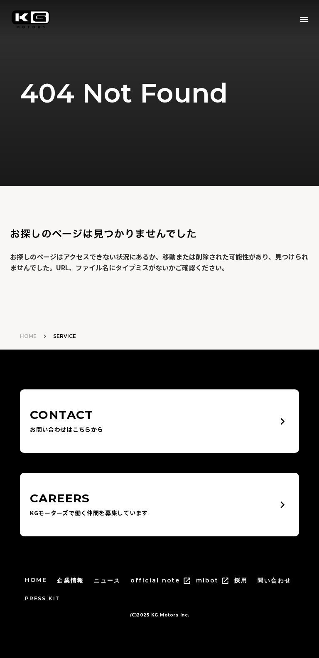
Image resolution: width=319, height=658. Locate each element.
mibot (207, 580)
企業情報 (70, 580)
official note (155, 580)
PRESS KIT (42, 598)
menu (304, 19)
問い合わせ (274, 580)
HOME (28, 336)
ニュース (107, 580)
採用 (241, 580)
